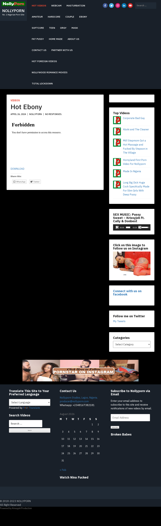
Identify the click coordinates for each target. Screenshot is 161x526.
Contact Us (39, 50)
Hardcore (54, 16)
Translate (34, 407)
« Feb (63, 469)
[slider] (128, 227)
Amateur (37, 16)
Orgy (63, 27)
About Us (73, 38)
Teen (52, 27)
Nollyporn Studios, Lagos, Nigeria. (79, 397)
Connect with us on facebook (127, 292)
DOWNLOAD (17, 168)
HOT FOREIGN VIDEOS (44, 61)
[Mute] (139, 227)
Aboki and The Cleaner (136, 129)
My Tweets (119, 321)
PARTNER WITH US (62, 50)
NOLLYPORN (13, 10)
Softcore (38, 27)
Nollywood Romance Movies (49, 72)
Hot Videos (39, 5)
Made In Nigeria (132, 171)
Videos (15, 100)
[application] (131, 227)
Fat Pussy (38, 38)
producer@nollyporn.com (74, 401)
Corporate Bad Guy (134, 118)
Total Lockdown (42, 83)
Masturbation (76, 5)
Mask (75, 27)
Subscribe (115, 427)
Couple (69, 16)
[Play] (117, 227)
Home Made (56, 38)
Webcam (56, 5)
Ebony (83, 16)
